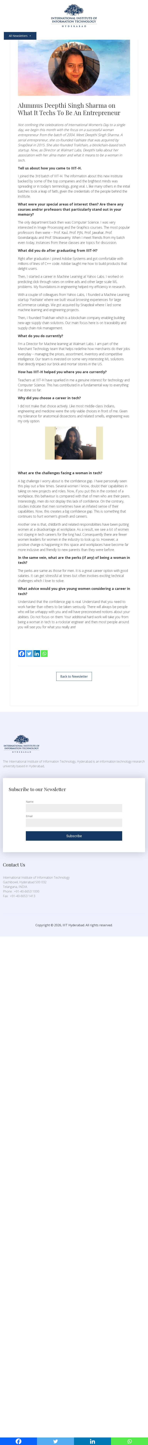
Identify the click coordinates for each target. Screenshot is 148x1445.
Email (29, 816)
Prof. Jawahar (94, 232)
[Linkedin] (36, 651)
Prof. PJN (76, 232)
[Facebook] (21, 651)
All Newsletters (18, 36)
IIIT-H (57, 176)
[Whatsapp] (44, 651)
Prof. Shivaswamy (58, 237)
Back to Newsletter (74, 676)
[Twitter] (29, 651)
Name (30, 801)
